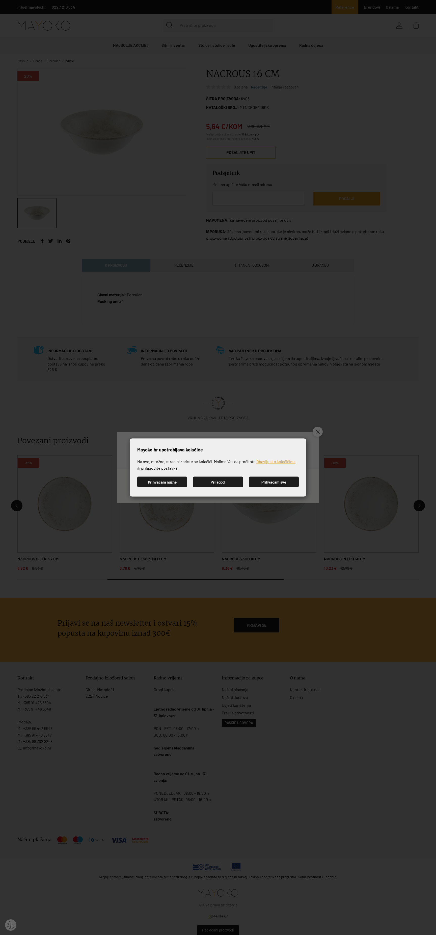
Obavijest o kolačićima (275, 461)
